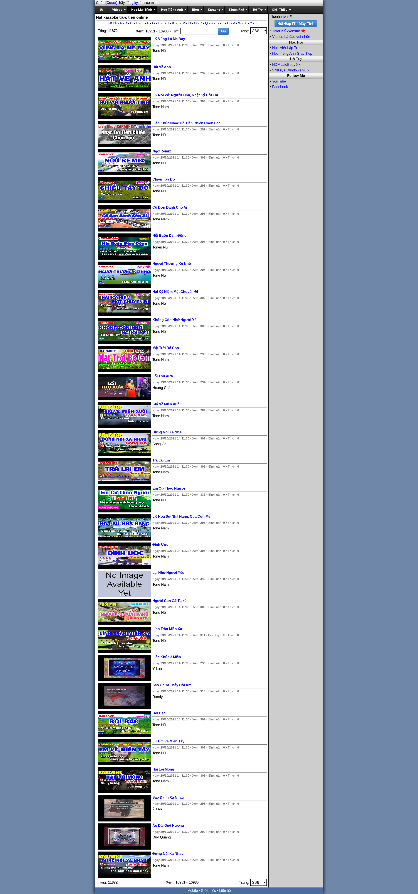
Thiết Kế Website (286, 31)
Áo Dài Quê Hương (168, 825)
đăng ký (132, 3)
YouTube (279, 81)
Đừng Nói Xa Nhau (168, 432)
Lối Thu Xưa (162, 376)
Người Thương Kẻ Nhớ (171, 263)
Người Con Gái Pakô (169, 601)
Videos (117, 9)
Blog (195, 9)
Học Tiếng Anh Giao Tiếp (292, 53)
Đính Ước (160, 544)
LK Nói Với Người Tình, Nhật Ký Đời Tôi (185, 95)
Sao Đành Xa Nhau (168, 797)
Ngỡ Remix (161, 151)
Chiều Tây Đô (163, 179)
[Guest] (111, 3)
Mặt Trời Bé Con (165, 348)
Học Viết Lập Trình (287, 48)
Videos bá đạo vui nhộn (291, 37)
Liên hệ (225, 890)
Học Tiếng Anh (172, 9)
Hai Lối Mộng (163, 769)
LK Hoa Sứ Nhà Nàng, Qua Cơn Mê (181, 516)
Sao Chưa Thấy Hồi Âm (171, 685)
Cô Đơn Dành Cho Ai (169, 207)
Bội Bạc (158, 713)
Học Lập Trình (141, 9)
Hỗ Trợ (258, 9)
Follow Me (296, 76)
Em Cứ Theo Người (168, 488)
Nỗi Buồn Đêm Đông (169, 235)
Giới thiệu (208, 890)
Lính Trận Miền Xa (167, 629)
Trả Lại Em (161, 460)
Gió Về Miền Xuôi (166, 404)
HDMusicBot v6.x (286, 65)
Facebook (280, 87)
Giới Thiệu (280, 9)
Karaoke (214, 9)
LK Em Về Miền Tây (168, 741)
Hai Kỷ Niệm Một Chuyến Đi (175, 292)
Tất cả (112, 23)
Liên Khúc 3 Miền (166, 657)
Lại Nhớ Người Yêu (168, 573)
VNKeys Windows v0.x (290, 70)
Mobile (192, 890)
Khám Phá (236, 9)
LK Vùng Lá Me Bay (168, 39)
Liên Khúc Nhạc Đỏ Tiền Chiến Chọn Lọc (186, 123)
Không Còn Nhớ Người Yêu (175, 320)
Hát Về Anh (161, 67)
